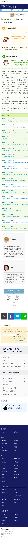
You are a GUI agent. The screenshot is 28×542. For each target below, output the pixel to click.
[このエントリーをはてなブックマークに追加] (17, 318)
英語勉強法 (16, 477)
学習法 (3, 455)
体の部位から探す (8, 363)
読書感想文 (16, 462)
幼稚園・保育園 (17, 496)
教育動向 (3, 429)
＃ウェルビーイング (6, 10)
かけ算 (3, 465)
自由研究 (4, 462)
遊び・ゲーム (17, 499)
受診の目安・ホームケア (10, 394)
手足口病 (12, 338)
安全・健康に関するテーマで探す (13, 366)
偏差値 (3, 447)
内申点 (15, 447)
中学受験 (4, 440)
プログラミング (17, 458)
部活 (3, 474)
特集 (15, 450)
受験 (2, 437)
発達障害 (21, 340)
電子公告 (2, 536)
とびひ (16, 340)
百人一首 (16, 465)
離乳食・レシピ (5, 492)
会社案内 (2, 534)
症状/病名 (5, 384)
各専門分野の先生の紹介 (20, 15)
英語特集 (4, 481)
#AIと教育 (17, 10)
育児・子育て (5, 489)
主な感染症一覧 (7, 381)
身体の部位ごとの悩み (9, 388)
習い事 (15, 492)
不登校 (15, 502)
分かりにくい (14, 305)
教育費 (3, 432)
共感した (9, 299)
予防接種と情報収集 (9, 391)
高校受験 (16, 440)
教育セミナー (17, 432)
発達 (3, 502)
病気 (15, 489)
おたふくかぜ (19, 338)
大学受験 (16, 443)
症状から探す (7, 357)
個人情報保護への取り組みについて (7, 533)
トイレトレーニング (6, 496)
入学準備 (4, 499)
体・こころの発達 (8, 378)
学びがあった (17, 299)
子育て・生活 (5, 486)
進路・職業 (4, 450)
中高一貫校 (4, 443)
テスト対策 (4, 471)
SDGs (3, 458)
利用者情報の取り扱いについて (7, 531)
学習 (15, 471)
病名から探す (7, 360)
